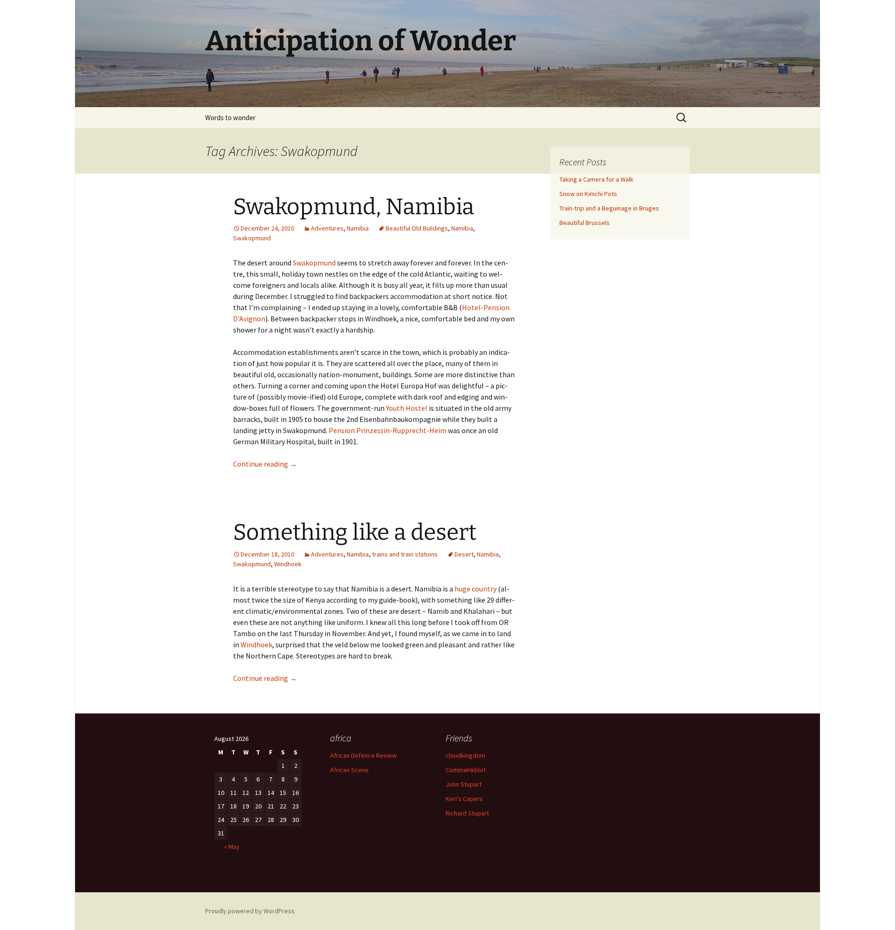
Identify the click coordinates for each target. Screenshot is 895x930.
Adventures (327, 228)
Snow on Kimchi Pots (588, 194)
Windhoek (288, 564)
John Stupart (464, 784)
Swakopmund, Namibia (353, 206)
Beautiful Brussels (584, 222)
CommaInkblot (466, 770)
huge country (475, 588)
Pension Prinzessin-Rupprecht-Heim (388, 430)
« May (232, 846)
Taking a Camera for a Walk (596, 179)
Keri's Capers (464, 798)
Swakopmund (252, 238)
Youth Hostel (406, 408)
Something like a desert (354, 532)
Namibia (358, 228)
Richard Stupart (467, 813)
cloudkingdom (465, 755)
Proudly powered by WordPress (250, 911)
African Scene (349, 770)
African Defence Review (363, 755)
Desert (464, 554)
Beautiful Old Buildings (417, 228)
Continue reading (265, 463)
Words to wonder (230, 117)
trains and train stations (405, 554)
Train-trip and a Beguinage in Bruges (609, 208)
